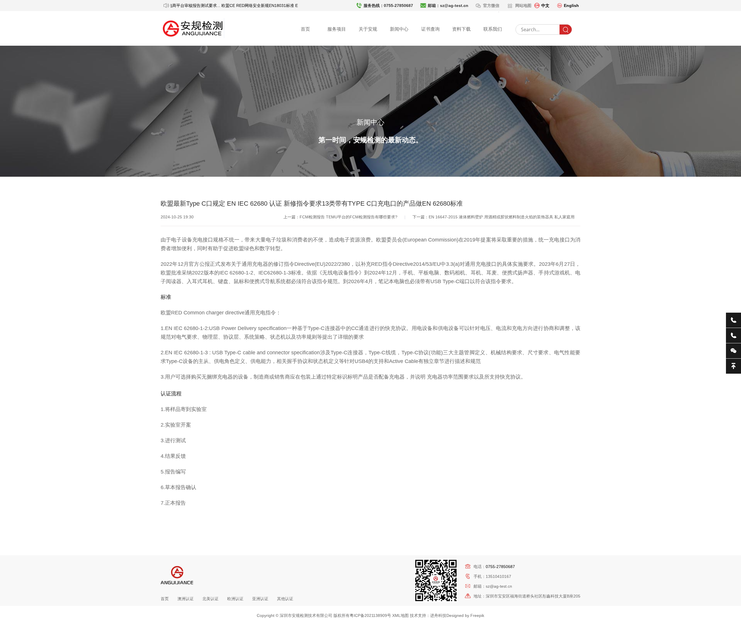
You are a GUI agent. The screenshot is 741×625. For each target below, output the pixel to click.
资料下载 (461, 29)
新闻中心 (399, 29)
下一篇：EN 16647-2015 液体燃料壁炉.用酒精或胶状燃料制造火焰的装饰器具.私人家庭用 (493, 217)
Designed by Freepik (465, 615)
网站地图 (523, 5)
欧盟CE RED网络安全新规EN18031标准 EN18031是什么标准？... (274, 5)
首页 (305, 29)
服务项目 (336, 29)
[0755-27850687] (733, 320)
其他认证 (285, 598)
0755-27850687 (500, 566)
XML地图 (400, 615)
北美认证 (210, 598)
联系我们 (492, 29)
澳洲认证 (185, 598)
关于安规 (368, 29)
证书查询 (430, 29)
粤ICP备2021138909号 (370, 615)
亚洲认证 (260, 598)
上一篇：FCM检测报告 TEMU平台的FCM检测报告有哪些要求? (341, 217)
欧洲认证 (235, 598)
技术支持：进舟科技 (428, 615)
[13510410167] (733, 335)
